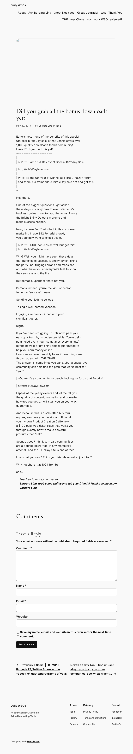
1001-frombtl (50, 464)
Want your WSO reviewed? (104, 19)
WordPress (33, 741)
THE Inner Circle (73, 19)
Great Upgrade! (87, 12)
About (22, 12)
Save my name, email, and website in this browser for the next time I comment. (66, 634)
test (103, 12)
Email (21, 601)
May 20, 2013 (23, 125)
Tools (58, 125)
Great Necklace (64, 12)
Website (22, 616)
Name (21, 585)
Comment (24, 548)
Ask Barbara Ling (39, 12)
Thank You (115, 12)
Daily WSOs (18, 5)
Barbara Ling (45, 125)
